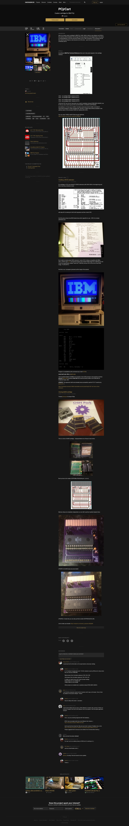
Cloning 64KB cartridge (65, 392)
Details (67, 28)
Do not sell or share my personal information (86, 820)
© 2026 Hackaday (64, 822)
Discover (44, 2)
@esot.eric (61, 384)
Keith (64, 705)
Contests (49, 2)
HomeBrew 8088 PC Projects (37, 147)
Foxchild (49, 792)
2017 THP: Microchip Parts (36, 130)
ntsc (47, 116)
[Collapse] (67, 177)
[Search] (84, 2)
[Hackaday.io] (29, 2)
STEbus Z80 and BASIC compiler (35, 791)
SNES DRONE (49, 791)
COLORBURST (43, 118)
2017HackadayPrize (37, 116)
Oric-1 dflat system (70, 791)
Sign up (95, 2)
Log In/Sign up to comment (65, 659)
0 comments (73, 393)
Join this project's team (30, 93)
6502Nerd (69, 792)
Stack (60, 2)
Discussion (98, 28)
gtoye (64, 690)
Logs (84, 28)
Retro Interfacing (34, 141)
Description (61, 28)
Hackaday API (73, 820)
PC (43, 116)
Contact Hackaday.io (43, 820)
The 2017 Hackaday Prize (27, 35)
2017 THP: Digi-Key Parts (36, 135)
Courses (55, 2)
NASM (84, 371)
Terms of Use (59, 820)
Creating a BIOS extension (66, 180)
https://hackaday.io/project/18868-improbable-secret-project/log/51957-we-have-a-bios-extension (79, 387)
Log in (101, 2)
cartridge (28, 118)
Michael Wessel (90, 792)
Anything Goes (31, 168)
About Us (36, 820)
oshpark (64, 753)
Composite (28, 116)
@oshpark (64, 396)
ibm (33, 118)
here (69, 261)
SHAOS (65, 16)
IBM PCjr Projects (34, 153)
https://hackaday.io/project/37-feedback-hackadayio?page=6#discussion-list (81, 727)
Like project (74, 20)
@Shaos (65, 755)
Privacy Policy (66, 820)
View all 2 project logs (81, 627)
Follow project (55, 20)
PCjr (37, 118)
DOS (48, 118)
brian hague (67, 746)
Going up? (65, 816)
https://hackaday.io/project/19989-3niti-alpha (74, 722)
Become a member (52, 805)
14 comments (73, 181)
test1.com (73, 374)
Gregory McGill (66, 661)
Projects (38, 2)
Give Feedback (52, 820)
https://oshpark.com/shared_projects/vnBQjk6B (69, 116)
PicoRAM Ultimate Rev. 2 (92, 791)
